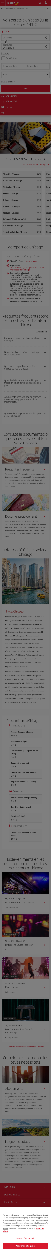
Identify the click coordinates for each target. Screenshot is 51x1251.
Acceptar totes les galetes (25, 1246)
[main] (25, 1229)
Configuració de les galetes (25, 1238)
